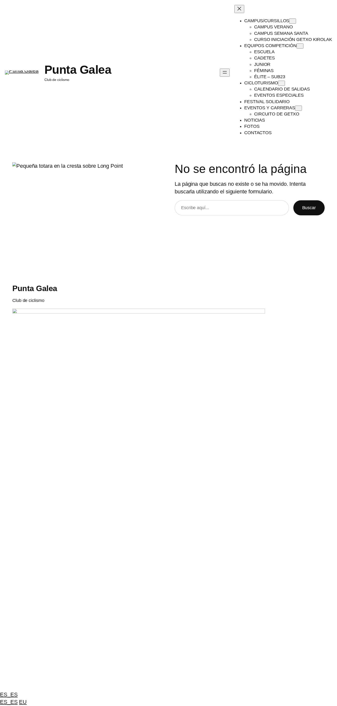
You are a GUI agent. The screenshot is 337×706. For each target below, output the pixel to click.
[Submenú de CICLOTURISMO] (281, 83)
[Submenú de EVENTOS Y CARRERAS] (298, 108)
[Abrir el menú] (225, 73)
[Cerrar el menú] (239, 9)
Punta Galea (78, 69)
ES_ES (9, 694)
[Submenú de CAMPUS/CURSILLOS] (292, 21)
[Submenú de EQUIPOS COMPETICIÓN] (300, 46)
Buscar (309, 207)
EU (23, 702)
